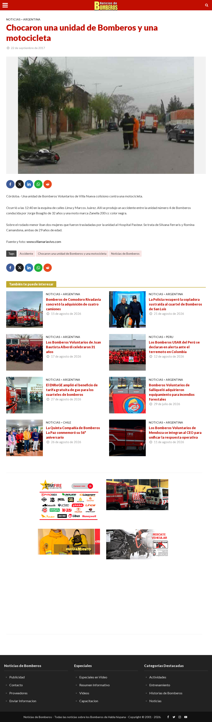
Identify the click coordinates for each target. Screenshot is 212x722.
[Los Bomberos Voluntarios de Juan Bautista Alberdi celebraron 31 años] (24, 352)
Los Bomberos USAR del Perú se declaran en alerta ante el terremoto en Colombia (174, 347)
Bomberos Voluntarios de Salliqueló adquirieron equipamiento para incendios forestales (172, 392)
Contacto (16, 685)
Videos (84, 693)
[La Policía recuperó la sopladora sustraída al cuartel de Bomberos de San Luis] (127, 309)
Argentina (31, 19)
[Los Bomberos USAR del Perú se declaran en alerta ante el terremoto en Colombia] (127, 352)
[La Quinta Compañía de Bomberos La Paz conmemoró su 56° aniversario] (24, 437)
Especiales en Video (93, 677)
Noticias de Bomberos (125, 253)
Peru (169, 337)
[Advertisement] (69, 594)
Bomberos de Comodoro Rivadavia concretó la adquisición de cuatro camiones (73, 304)
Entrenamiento (159, 685)
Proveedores (18, 693)
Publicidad (17, 677)
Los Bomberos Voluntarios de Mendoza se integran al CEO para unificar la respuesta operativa (175, 432)
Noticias (13, 19)
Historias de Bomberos (165, 693)
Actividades (157, 677)
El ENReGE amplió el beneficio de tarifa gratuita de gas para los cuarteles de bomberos (72, 389)
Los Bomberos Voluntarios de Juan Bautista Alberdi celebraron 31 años (73, 347)
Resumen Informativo (94, 685)
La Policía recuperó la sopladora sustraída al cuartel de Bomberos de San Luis (175, 304)
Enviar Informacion (22, 701)
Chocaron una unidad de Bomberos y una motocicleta (72, 253)
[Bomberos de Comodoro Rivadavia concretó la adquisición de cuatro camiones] (24, 309)
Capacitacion (88, 701)
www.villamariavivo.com (43, 241)
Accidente (26, 253)
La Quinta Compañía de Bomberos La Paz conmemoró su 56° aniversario (73, 432)
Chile (67, 422)
